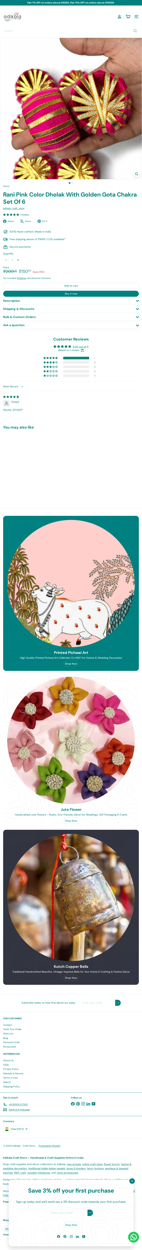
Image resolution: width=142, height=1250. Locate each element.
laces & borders (76, 1168)
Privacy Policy (10, 1069)
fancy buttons (95, 1168)
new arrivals (74, 1164)
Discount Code (11, 1042)
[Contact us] (133, 1237)
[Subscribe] (90, 1213)
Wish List (8, 1033)
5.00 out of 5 (81, 346)
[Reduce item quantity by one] (6, 260)
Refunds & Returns (13, 1073)
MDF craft (20, 1172)
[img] (11, 396)
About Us (8, 1060)
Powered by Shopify (49, 1145)
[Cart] (128, 16)
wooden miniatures (38, 1172)
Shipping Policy (11, 1086)
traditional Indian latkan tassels (46, 1168)
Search (7, 1082)
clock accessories (67, 1172)
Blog (5, 1038)
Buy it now (71, 293)
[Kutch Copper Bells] (71, 897)
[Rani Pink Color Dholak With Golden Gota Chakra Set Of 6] (26, 462)
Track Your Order (12, 1029)
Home (6, 186)
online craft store (92, 1164)
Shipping (21, 278)
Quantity (8, 253)
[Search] (135, 31)
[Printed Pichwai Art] (71, 583)
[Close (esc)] (132, 1181)
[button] (11, 214)
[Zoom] (136, 174)
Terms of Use (10, 1077)
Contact (7, 1025)
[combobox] (71, 31)
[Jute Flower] (71, 740)
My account (9, 1046)
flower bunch (112, 1164)
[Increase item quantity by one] (18, 260)
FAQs (6, 1064)
